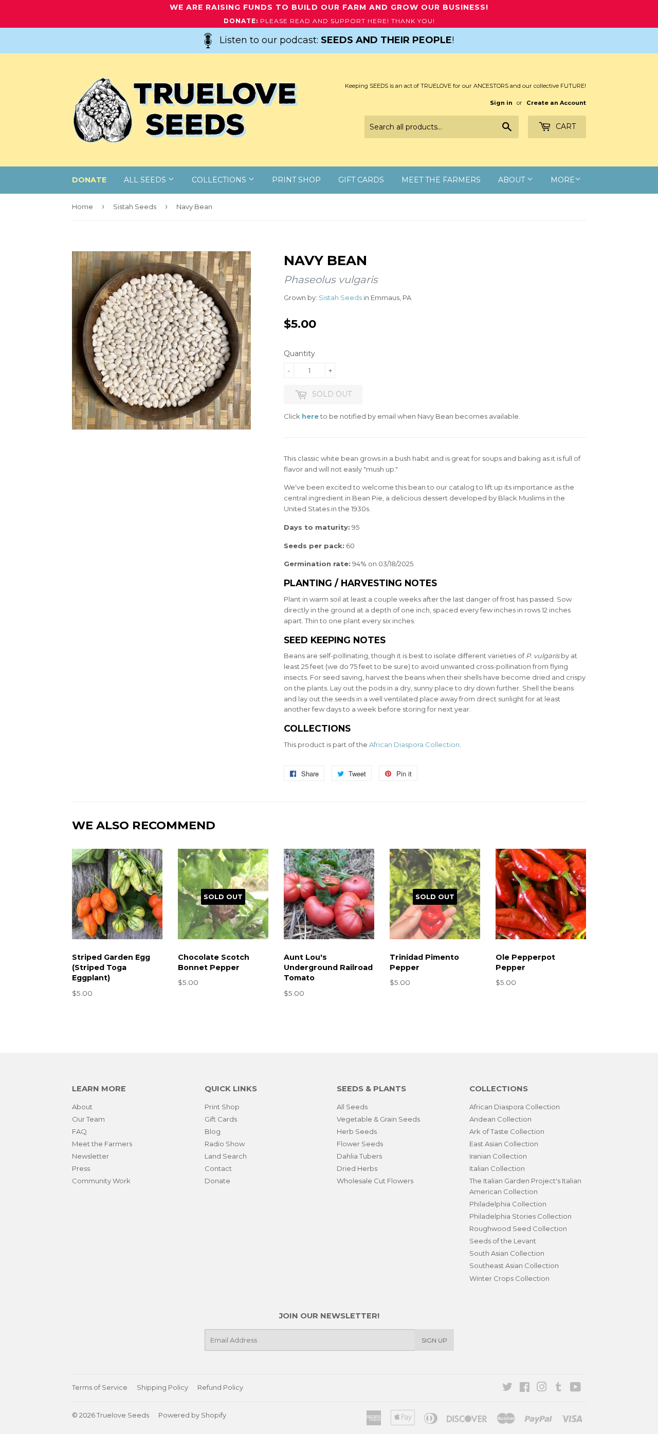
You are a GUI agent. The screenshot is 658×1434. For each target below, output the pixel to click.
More (563, 179)
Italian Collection (497, 1168)
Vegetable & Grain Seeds (378, 1119)
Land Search (226, 1156)
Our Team (88, 1119)
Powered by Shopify (192, 1415)
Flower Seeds (360, 1144)
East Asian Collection (503, 1144)
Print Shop (296, 179)
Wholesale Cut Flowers (375, 1181)
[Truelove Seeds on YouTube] (575, 1388)
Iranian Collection (498, 1156)
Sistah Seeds (134, 206)
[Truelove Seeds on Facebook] (524, 1388)
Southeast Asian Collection (514, 1265)
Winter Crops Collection (509, 1278)
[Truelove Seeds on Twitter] (507, 1388)
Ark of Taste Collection (506, 1131)
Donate (217, 1181)
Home (82, 206)
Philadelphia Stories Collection (520, 1216)
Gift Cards (361, 179)
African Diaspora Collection (414, 744)
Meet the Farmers (441, 179)
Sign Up (434, 1340)
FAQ (79, 1131)
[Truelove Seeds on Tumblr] (558, 1388)
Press (81, 1168)
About (512, 179)
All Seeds (146, 179)
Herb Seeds (357, 1131)
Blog (213, 1131)
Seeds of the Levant (502, 1241)
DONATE (89, 179)
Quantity (299, 353)
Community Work (101, 1181)
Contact (218, 1168)
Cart (565, 126)
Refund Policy (220, 1387)
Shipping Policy (162, 1387)
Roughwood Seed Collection (518, 1228)
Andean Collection (500, 1119)
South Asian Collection (506, 1253)
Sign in (501, 102)
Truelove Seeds (123, 1415)
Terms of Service (99, 1387)
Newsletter (90, 1156)
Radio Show (225, 1144)
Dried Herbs (357, 1168)
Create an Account (556, 102)
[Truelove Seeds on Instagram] (542, 1388)
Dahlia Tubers (359, 1156)
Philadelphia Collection (507, 1204)
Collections (220, 179)
